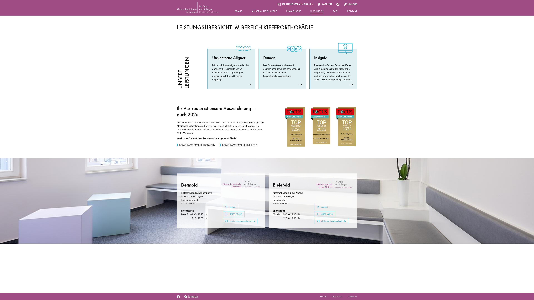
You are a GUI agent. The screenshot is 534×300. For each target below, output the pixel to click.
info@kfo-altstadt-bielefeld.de (333, 221)
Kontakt (323, 296)
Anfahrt (232, 207)
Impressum (352, 296)
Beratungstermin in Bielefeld (239, 145)
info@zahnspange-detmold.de (242, 221)
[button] (238, 11)
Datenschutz (337, 296)
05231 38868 (235, 214)
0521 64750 (327, 214)
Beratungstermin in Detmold (197, 145)
